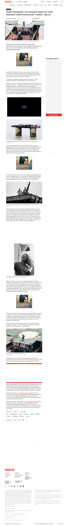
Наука (49, 5)
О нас (6, 476)
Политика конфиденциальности (41, 523)
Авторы (26, 475)
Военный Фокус (27, 5)
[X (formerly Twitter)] (16, 2)
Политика (35, 5)
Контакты (51, 523)
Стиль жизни (55, 5)
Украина (41, 5)
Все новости (12, 5)
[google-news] (20, 486)
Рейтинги (55, 1)
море (21, 414)
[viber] (17, 486)
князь (28, 416)
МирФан (8, 9)
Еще (61, 5)
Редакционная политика (18, 482)
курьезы (22, 416)
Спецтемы (49, 1)
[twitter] (8, 486)
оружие (26, 414)
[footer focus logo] (10, 470)
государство (15, 416)
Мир (45, 5)
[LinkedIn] (26, 2)
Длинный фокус (19, 475)
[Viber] (22, 2)
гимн (9, 416)
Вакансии (17, 476)
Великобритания (14, 414)
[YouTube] (20, 2)
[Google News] (24, 2)
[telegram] (11, 486)
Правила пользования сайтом (28, 478)
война (32, 414)
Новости (7, 473)
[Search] (62, 2)
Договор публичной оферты (8, 482)
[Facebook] (15, 2)
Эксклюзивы (20, 5)
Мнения (42, 1)
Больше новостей (54, 114)
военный (38, 414)
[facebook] (6, 486)
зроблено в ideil (60, 523)
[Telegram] (18, 2)
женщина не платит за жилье (26, 393)
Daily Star (27, 76)
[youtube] (14, 486)
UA (60, 1)
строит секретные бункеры (33, 401)
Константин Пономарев (11, 18)
